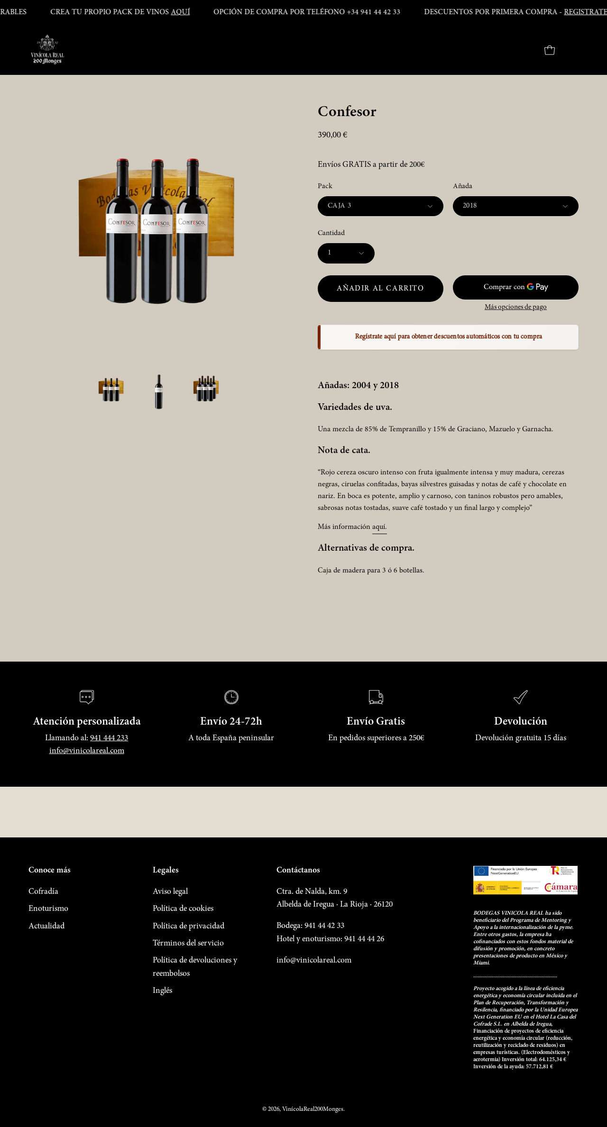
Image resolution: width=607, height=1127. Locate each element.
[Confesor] (111, 390)
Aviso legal (170, 892)
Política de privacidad (188, 926)
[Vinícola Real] (47, 50)
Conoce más (49, 870)
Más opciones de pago (516, 307)
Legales (166, 870)
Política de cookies (183, 909)
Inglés (162, 991)
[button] (525, 50)
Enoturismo (48, 909)
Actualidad (46, 926)
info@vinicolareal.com (86, 751)
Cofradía (43, 892)
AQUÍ (180, 12)
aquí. (379, 527)
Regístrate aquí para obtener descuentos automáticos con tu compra (449, 337)
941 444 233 (109, 738)
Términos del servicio (188, 943)
